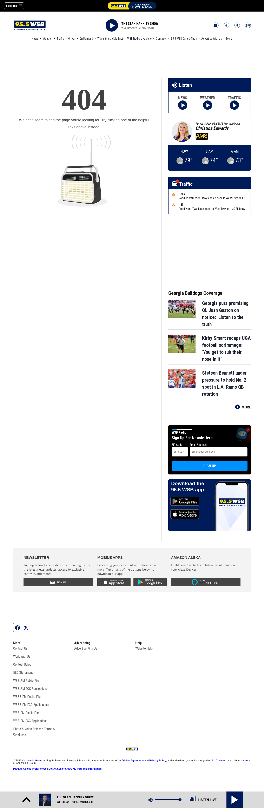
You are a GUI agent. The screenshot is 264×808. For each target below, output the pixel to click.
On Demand (86, 38)
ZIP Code (177, 444)
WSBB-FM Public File (27, 697)
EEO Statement (23, 673)
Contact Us (20, 648)
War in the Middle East (110, 38)
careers (245, 760)
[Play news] (182, 105)
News (35, 38)
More (229, 38)
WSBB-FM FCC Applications (31, 705)
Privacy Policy (157, 760)
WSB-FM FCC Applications (30, 721)
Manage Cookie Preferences (30, 768)
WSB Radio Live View (139, 38)
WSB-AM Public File (26, 681)
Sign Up (209, 466)
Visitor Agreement (133, 760)
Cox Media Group (32, 760)
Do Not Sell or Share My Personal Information (74, 768)
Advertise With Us (211, 38)
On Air (71, 38)
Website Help (144, 648)
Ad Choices (218, 760)
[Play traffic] (234, 105)
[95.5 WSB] (132, 6)
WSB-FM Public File (26, 713)
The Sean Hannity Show (139, 24)
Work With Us (21, 656)
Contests (161, 38)
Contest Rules (22, 664)
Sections (11, 5)
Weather (47, 38)
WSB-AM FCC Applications (30, 689)
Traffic (60, 38)
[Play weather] (207, 105)
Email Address (198, 444)
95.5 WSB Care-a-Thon (184, 38)
